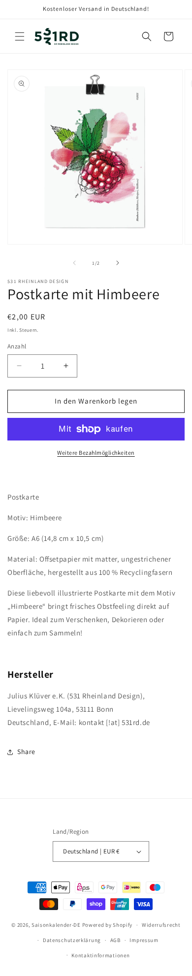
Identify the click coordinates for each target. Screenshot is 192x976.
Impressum (143, 940)
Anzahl (16, 346)
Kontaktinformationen (100, 955)
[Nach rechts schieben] (117, 263)
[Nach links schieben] (74, 263)
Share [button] (26, 751)
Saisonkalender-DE (56, 924)
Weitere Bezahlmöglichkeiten (96, 452)
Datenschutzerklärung (72, 940)
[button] (20, 36)
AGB (115, 940)
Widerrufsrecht (161, 924)
